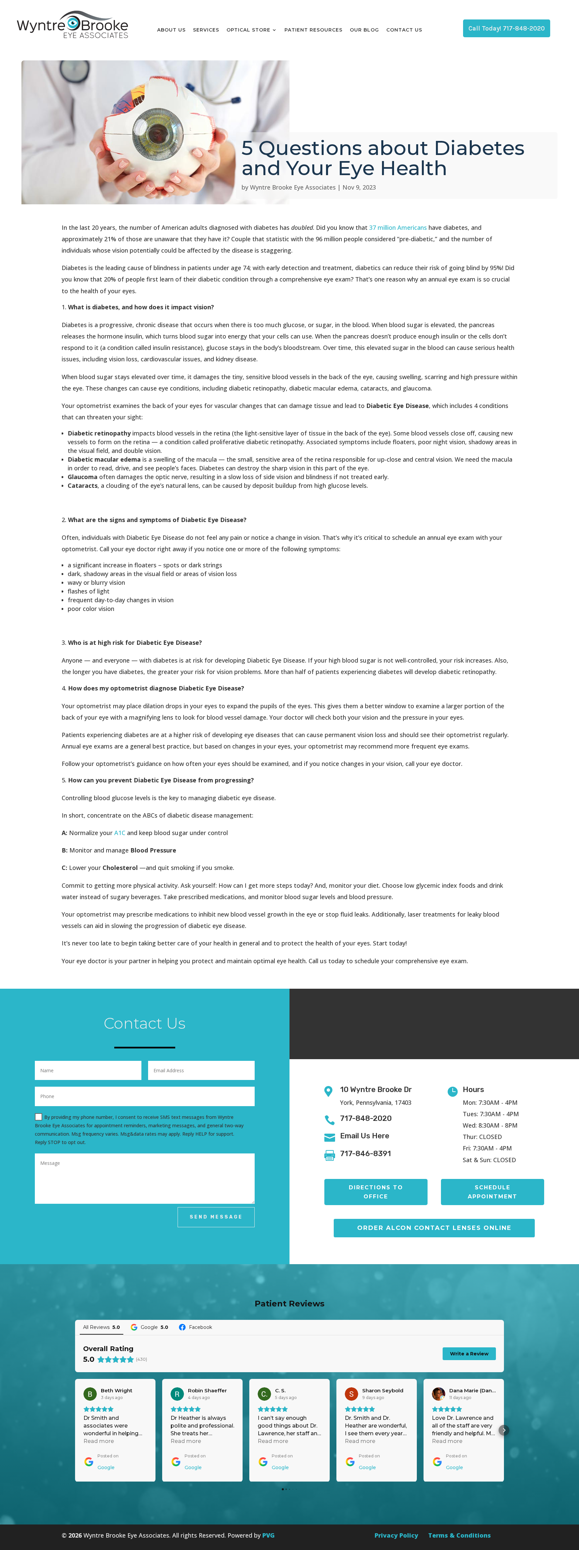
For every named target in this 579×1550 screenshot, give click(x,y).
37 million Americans (398, 227)
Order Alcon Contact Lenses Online (434, 1228)
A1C (119, 833)
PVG (268, 1535)
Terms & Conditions (459, 1535)
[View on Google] (90, 1394)
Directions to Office (376, 1192)
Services (206, 30)
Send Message (216, 1217)
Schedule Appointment (492, 1192)
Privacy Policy (396, 1535)
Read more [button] (98, 1441)
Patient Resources (313, 30)
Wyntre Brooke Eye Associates (293, 187)
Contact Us (404, 30)
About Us (171, 30)
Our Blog (364, 30)
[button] (75, 1430)
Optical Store (248, 30)
